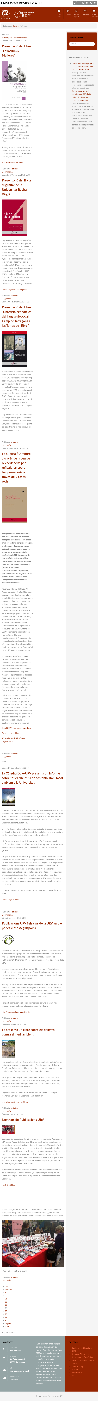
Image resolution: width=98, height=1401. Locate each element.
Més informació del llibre (12, 163)
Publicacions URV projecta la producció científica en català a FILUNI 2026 (83, 66)
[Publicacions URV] (18, 14)
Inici (7, 1286)
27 (6, 1317)
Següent (8, 1323)
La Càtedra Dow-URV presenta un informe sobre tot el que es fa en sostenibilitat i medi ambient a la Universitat (32, 778)
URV (73, 1376)
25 (6, 1311)
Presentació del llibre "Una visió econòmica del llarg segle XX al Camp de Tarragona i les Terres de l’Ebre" (16, 316)
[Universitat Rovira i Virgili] (21, 3)
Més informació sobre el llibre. (15, 1102)
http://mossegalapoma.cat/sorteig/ (17, 1012)
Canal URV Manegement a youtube (16, 728)
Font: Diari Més (8, 1185)
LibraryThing (77, 1366)
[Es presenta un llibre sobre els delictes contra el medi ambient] (8, 1048)
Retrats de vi (77, 1372)
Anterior (8, 1289)
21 (6, 1299)
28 (6, 1320)
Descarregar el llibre (10, 733)
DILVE (74, 1351)
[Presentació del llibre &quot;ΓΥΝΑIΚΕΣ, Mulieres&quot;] (14, 80)
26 (6, 1314)
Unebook (14, 1379)
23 (6, 1305)
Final (7, 1326)
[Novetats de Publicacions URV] (8, 1129)
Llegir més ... (7, 172)
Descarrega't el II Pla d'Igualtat (15, 289)
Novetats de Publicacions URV (23, 1119)
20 (6, 1296)
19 (6, 1293)
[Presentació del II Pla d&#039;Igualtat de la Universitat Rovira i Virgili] (14, 217)
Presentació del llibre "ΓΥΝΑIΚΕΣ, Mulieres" (16, 50)
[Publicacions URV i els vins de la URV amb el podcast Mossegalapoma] (8, 939)
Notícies (14, 169)
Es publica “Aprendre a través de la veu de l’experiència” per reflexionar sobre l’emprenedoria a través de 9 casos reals (16, 467)
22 (6, 1302)
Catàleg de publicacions (82, 1348)
